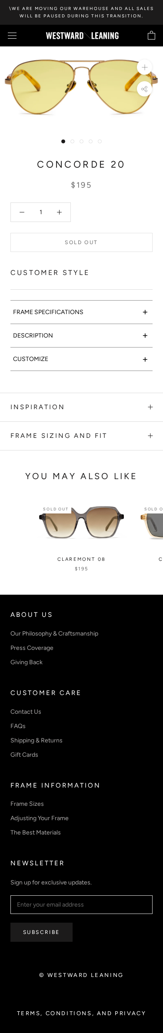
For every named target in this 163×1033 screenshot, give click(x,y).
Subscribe (41, 932)
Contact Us (25, 711)
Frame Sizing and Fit (58, 436)
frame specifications (80, 312)
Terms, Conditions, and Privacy (81, 1013)
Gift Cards (24, 754)
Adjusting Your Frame (39, 818)
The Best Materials (35, 832)
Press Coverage (31, 648)
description (80, 335)
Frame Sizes (27, 804)
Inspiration (37, 407)
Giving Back (26, 662)
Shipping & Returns (36, 740)
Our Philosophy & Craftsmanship (54, 633)
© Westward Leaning (81, 975)
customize (80, 359)
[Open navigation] (12, 36)
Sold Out (81, 242)
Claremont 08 (81, 559)
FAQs (18, 726)
